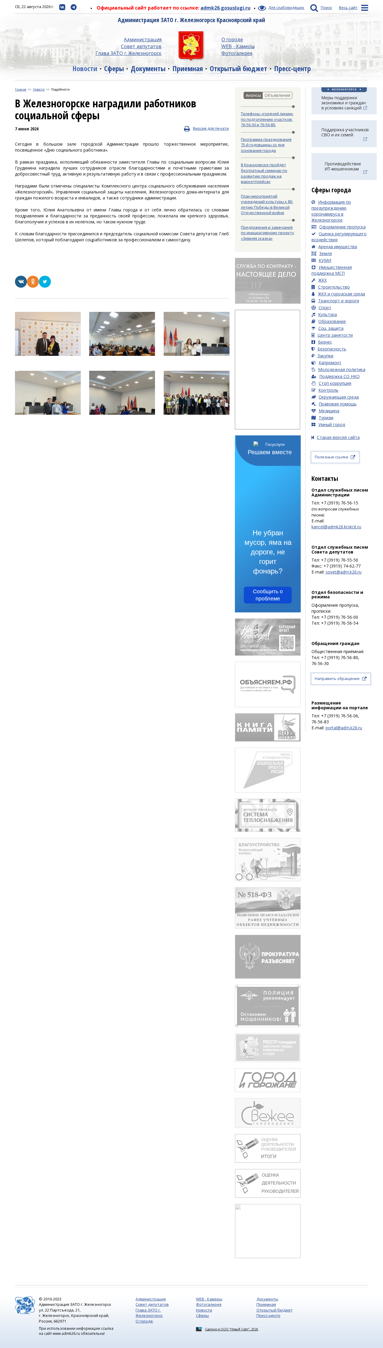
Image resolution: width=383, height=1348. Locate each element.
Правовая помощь (338, 404)
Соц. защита (331, 328)
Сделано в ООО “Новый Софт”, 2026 (231, 1329)
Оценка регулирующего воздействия (339, 237)
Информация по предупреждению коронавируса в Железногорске (331, 211)
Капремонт (330, 362)
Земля (325, 253)
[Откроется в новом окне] (62, 6)
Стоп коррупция (335, 383)
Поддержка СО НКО (339, 376)
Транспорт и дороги (338, 301)
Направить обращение (337, 678)
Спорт (325, 307)
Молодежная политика (341, 369)
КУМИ (325, 260)
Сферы (114, 68)
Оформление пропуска (342, 227)
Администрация (143, 39)
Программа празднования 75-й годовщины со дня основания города (266, 145)
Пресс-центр (292, 68)
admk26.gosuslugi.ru (225, 7)
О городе (232, 39)
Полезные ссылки (331, 457)
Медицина (329, 411)
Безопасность (331, 349)
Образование (332, 321)
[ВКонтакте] (21, 286)
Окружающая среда (339, 397)
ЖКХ (322, 280)
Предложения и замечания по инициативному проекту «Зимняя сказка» (267, 233)
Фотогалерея (236, 53)
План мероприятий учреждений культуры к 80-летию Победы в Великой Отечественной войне (267, 204)
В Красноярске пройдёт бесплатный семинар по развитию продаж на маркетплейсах (264, 173)
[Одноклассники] (33, 286)
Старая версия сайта (338, 437)
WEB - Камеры (238, 46)
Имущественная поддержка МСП (331, 270)
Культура (327, 314)
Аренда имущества (337, 246)
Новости (84, 68)
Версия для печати (211, 128)
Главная (20, 89)
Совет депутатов (141, 46)
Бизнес (325, 342)
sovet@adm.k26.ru (343, 572)
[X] (45, 286)
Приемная (187, 68)
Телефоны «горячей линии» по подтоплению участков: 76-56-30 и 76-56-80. (267, 119)
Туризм (326, 417)
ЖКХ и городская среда (341, 294)
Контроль (328, 390)
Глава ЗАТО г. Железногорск (128, 53)
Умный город (331, 424)
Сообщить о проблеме (268, 595)
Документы (148, 68)
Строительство (334, 287)
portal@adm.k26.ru (344, 728)
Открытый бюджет (238, 68)
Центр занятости (335, 335)
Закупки (325, 356)
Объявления (277, 95)
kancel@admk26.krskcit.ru (336, 527)
